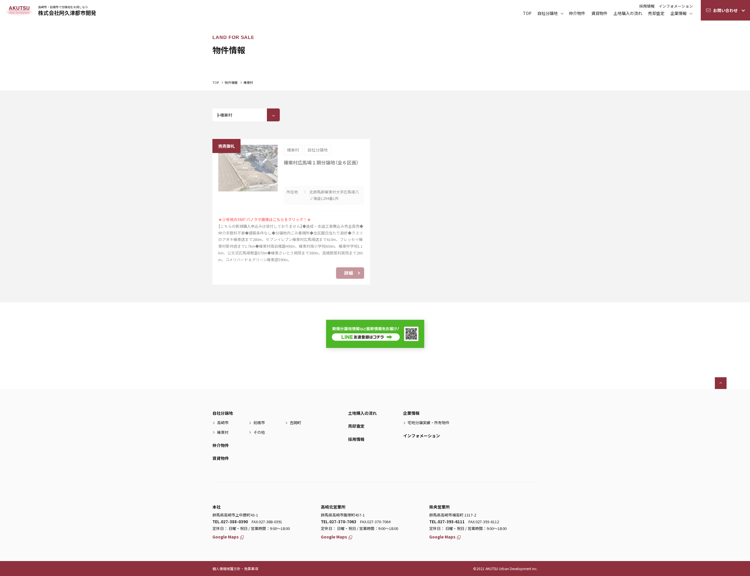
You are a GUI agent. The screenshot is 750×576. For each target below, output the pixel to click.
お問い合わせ (725, 10)
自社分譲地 (222, 413)
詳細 (348, 273)
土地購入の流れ (627, 13)
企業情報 (678, 13)
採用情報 (646, 6)
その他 (259, 432)
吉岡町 (295, 422)
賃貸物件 (599, 13)
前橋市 (259, 422)
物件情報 (231, 82)
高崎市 (223, 422)
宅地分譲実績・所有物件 (428, 422)
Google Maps (225, 537)
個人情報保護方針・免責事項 (235, 568)
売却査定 (656, 13)
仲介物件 (577, 13)
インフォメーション (676, 6)
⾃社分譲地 (547, 13)
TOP (527, 13)
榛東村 (223, 432)
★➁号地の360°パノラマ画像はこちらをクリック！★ (264, 219)
